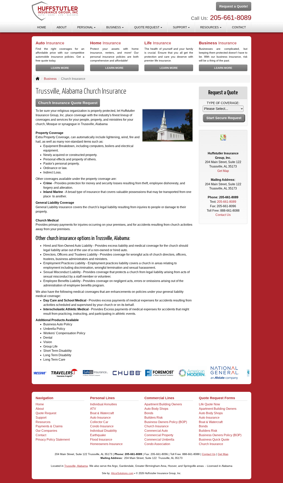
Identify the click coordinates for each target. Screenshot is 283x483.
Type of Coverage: (223, 103)
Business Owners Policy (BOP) (165, 422)
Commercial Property (158, 435)
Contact (239, 27)
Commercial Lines (159, 398)
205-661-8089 (230, 17)
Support (41, 417)
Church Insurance (156, 426)
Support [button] (180, 27)
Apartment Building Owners (163, 404)
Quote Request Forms (217, 398)
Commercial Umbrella (159, 439)
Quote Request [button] (147, 27)
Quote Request (46, 413)
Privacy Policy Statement (53, 439)
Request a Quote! (233, 6)
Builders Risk (153, 417)
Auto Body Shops (156, 408)
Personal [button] (85, 27)
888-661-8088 (229, 210)
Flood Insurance (101, 439)
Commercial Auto (156, 430)
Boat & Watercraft (102, 413)
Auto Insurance (100, 417)
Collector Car (99, 422)
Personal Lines (102, 398)
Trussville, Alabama (76, 465)
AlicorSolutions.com (122, 473)
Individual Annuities (103, 404)
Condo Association (157, 444)
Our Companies (46, 430)
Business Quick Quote (214, 439)
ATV (93, 408)
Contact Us (223, 214)
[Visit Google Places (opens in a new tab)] (223, 137)
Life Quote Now (209, 404)
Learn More (60, 67)
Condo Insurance (102, 426)
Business (50, 78)
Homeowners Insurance (106, 444)
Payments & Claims (49, 426)
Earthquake (98, 435)
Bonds (148, 413)
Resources (43, 422)
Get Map (223, 170)
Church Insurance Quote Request (67, 103)
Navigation (44, 398)
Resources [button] (209, 27)
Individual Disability (103, 430)
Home (41, 27)
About (62, 27)
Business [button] (114, 27)
